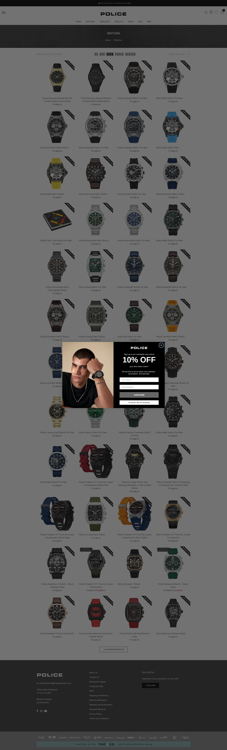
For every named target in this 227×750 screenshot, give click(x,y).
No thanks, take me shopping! (139, 402)
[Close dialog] (161, 345)
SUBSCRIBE (139, 395)
